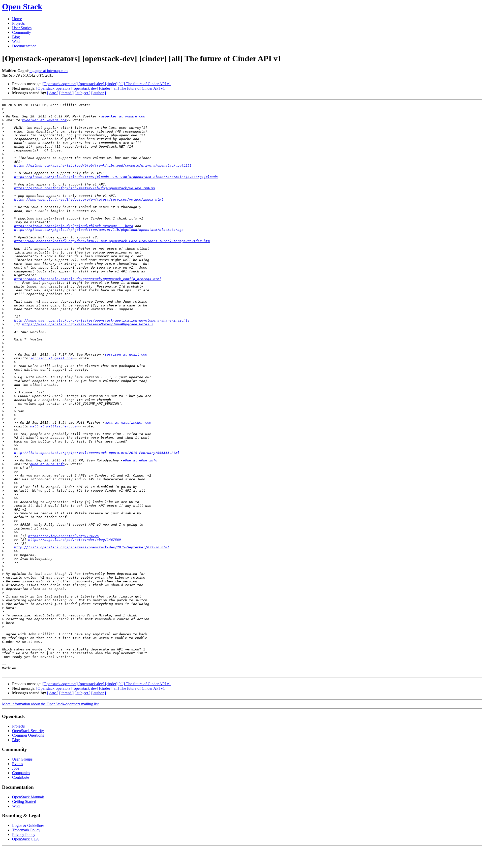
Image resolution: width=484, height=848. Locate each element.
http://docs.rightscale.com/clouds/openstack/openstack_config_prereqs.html (87, 279)
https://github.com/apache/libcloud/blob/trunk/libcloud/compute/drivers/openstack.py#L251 (103, 165)
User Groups (22, 759)
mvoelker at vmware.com (123, 116)
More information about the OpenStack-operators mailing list (50, 704)
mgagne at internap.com (48, 71)
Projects (18, 23)
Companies (21, 773)
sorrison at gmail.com (126, 354)
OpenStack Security (28, 731)
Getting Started (24, 801)
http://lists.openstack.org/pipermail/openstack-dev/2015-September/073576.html (91, 547)
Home (17, 19)
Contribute (20, 777)
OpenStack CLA (25, 839)
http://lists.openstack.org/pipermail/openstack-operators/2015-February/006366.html (96, 453)
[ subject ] (82, 93)
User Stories (22, 28)
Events (17, 764)
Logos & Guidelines (28, 825)
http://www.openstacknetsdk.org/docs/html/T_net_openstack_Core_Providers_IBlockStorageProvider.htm (112, 241)
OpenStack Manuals (28, 797)
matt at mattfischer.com (128, 422)
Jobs (15, 768)
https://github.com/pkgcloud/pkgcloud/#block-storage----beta (73, 226)
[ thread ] (66, 93)
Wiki (16, 41)
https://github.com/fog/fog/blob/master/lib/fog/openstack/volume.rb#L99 (84, 188)
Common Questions (28, 735)
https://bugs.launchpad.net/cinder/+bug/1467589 (74, 540)
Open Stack (22, 6)
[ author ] (98, 93)
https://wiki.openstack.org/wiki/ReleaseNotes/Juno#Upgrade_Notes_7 (87, 324)
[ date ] (52, 93)
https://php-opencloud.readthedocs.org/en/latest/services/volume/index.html (88, 199)
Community (21, 32)
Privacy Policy (23, 834)
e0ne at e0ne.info (140, 460)
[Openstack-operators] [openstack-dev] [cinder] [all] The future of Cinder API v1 (106, 84)
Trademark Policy (26, 830)
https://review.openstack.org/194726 (63, 536)
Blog (16, 37)
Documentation (24, 46)
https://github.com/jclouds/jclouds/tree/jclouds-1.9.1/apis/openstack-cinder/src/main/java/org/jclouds (116, 177)
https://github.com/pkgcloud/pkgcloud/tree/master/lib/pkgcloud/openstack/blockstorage (99, 230)
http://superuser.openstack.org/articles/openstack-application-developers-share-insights (102, 320)
